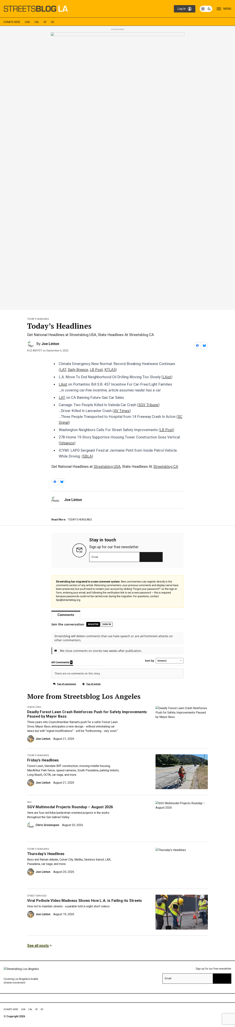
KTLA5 (109, 369)
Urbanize (67, 443)
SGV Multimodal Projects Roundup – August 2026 (70, 807)
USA (27, 22)
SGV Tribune (148, 405)
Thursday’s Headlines (45, 854)
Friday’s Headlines (43, 760)
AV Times (121, 411)
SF (45, 22)
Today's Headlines (38, 319)
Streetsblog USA (107, 466)
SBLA (87, 456)
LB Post (96, 369)
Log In (182, 8)
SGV (29, 802)
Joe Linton (50, 344)
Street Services (37, 896)
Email (95, 557)
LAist (167, 377)
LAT (63, 369)
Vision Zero (34, 707)
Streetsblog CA (165, 466)
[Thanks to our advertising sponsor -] (117, 170)
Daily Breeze (78, 369)
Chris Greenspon (47, 825)
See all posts (38, 945)
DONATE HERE (12, 22)
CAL (36, 22)
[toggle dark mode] (206, 9)
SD (52, 22)
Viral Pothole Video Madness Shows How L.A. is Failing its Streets (84, 900)
